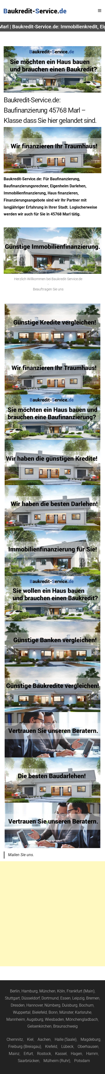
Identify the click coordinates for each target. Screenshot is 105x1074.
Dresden (18, 1005)
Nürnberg (52, 1005)
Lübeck (67, 1046)
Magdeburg (90, 1039)
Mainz (14, 1053)
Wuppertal (22, 1012)
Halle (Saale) (65, 1039)
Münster (66, 1012)
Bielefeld (39, 1012)
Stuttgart (12, 998)
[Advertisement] (52, 913)
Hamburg (29, 991)
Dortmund (50, 998)
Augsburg (35, 1019)
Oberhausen (88, 1046)
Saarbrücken (28, 1060)
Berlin (15, 991)
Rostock (44, 1053)
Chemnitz (15, 1039)
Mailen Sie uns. (21, 854)
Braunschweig (65, 1026)
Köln (61, 991)
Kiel (30, 1039)
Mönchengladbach (82, 1019)
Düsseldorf (30, 998)
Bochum (86, 1005)
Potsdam (82, 1060)
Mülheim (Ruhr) (56, 1060)
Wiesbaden (54, 1019)
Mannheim (15, 1019)
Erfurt (28, 1053)
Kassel (61, 1053)
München (47, 991)
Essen (65, 998)
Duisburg (69, 1005)
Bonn (53, 1012)
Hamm (92, 1053)
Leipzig (78, 998)
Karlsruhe (83, 1012)
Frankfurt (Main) (80, 991)
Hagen (76, 1053)
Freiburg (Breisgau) (24, 1046)
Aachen (44, 1039)
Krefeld (51, 1046)
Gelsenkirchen (39, 1026)
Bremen (92, 998)
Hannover (34, 1005)
